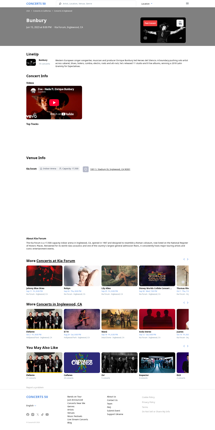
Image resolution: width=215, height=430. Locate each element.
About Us (111, 396)
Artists (70, 409)
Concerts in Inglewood (63, 11)
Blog (69, 422)
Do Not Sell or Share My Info (156, 411)
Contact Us (112, 400)
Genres (70, 406)
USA (28, 11)
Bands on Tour (74, 396)
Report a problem (35, 387)
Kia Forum (31, 168)
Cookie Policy (148, 397)
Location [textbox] (145, 3)
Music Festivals (74, 416)
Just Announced (75, 399)
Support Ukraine (115, 414)
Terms (145, 407)
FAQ (109, 407)
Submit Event (113, 410)
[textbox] (31, 406)
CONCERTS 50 (36, 4)
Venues (71, 412)
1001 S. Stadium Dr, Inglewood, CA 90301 (110, 169)
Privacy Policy (148, 402)
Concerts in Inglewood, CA (59, 304)
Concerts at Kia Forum (55, 260)
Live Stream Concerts (77, 419)
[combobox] (147, 4)
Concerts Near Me (76, 403)
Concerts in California (42, 11)
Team (109, 403)
